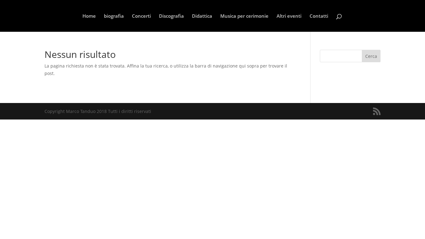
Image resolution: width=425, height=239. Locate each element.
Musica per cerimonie (244, 16)
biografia (114, 16)
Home (89, 16)
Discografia (171, 16)
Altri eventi (289, 16)
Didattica (202, 16)
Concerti (141, 16)
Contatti (319, 16)
